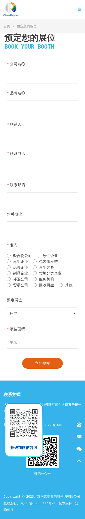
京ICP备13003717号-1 (38, 503)
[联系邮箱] (79, 437)
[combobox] (42, 313)
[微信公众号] (79, 449)
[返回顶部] (79, 461)
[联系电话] (79, 424)
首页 (7, 26)
